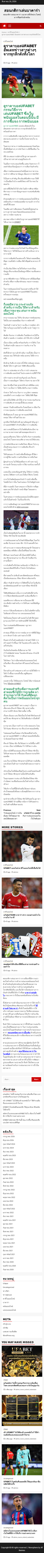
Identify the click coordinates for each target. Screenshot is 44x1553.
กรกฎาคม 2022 (9, 1190)
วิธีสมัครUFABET (14, 684)
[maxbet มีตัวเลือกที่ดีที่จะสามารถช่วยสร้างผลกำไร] (22, 942)
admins (15, 872)
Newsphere (33, 1547)
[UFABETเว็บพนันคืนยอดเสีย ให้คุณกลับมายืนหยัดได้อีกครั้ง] (22, 1459)
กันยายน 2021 (8, 1228)
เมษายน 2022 (8, 1201)
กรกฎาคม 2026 (9, 1136)
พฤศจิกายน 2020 (9, 1266)
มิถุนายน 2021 (8, 1239)
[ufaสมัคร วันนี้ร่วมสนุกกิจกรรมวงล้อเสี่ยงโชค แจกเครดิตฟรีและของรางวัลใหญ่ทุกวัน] (22, 1361)
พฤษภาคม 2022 (9, 1197)
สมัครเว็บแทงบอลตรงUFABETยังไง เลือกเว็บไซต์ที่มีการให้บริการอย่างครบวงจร (20, 1532)
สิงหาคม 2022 (8, 1186)
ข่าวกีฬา (6, 1291)
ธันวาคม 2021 (8, 1216)
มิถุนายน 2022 (8, 1193)
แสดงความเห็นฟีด (10, 1332)
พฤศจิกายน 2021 (9, 1220)
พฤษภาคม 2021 (9, 1243)
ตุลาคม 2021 (8, 1224)
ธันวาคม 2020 (8, 1262)
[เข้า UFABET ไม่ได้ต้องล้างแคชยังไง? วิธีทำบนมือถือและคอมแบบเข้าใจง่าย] (22, 1410)
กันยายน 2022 (8, 1182)
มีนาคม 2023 (8, 1159)
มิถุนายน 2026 (8, 1140)
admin (15, 63)
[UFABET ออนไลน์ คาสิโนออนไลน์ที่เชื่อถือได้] (22, 846)
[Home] (4, 26)
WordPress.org (8, 1335)
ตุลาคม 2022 (8, 1178)
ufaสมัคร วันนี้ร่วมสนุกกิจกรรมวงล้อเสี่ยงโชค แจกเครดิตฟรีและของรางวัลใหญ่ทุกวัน (21, 1384)
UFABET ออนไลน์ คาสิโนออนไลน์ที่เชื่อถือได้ (22, 868)
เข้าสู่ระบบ (7, 1324)
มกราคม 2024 (8, 1148)
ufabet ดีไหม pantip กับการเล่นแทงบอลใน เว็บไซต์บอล (31, 814)
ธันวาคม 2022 (8, 1171)
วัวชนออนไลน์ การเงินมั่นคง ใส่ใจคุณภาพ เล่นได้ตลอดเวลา (13, 814)
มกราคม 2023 (8, 1167)
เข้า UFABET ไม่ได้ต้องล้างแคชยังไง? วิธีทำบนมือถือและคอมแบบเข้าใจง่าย (21, 1433)
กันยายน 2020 (8, 1270)
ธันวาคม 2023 (8, 1152)
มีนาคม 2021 (8, 1251)
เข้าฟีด (5, 1328)
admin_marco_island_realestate (25, 1389)
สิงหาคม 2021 (8, 1232)
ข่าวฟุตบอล (7, 1295)
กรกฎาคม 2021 (9, 1235)
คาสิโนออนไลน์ (8, 41)
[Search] (40, 26)
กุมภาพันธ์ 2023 (9, 1163)
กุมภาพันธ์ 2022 (9, 1209)
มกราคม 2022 (8, 1213)
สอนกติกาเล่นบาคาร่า (22, 10)
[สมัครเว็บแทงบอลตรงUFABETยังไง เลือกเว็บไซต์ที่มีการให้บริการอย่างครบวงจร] (22, 1508)
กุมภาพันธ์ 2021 (9, 1254)
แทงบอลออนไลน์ (9, 1310)
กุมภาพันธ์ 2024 (9, 1144)
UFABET (17, 222)
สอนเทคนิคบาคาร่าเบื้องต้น (19, 1033)
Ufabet (5, 1283)
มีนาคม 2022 (8, 1205)
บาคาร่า (6, 1302)
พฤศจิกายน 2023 (9, 1155)
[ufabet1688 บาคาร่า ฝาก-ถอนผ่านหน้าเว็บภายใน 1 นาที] (22, 893)
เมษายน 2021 (8, 1247)
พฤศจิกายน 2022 (9, 1175)
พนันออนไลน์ (8, 1306)
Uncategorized (8, 1287)
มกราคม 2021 (8, 1258)
